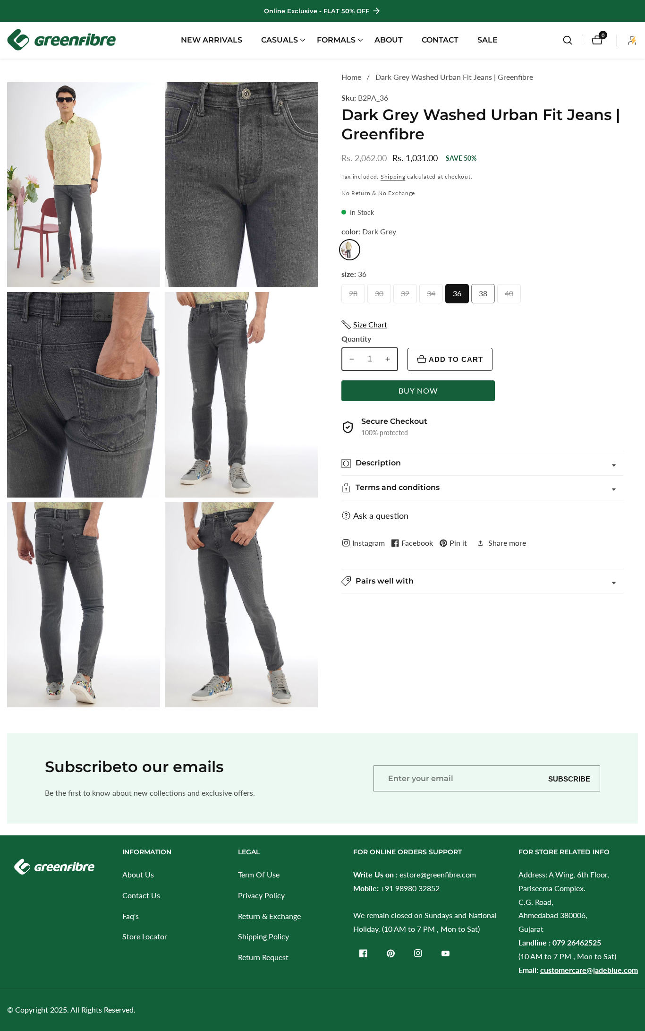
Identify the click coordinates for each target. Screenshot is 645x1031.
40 (511, 296)
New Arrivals (211, 39)
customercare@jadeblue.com (589, 969)
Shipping (393, 176)
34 (433, 296)
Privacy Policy (261, 895)
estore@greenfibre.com (437, 874)
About (388, 39)
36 (459, 296)
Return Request (263, 957)
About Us (138, 874)
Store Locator (144, 936)
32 (407, 296)
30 (381, 296)
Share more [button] (507, 542)
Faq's (130, 915)
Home (351, 76)
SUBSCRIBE (569, 778)
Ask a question (380, 515)
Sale (487, 39)
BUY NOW (418, 390)
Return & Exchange (269, 915)
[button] (279, 40)
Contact (440, 39)
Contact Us (141, 895)
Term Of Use (259, 874)
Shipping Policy (263, 936)
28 (355, 296)
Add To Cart (456, 359)
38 (485, 296)
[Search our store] (572, 40)
